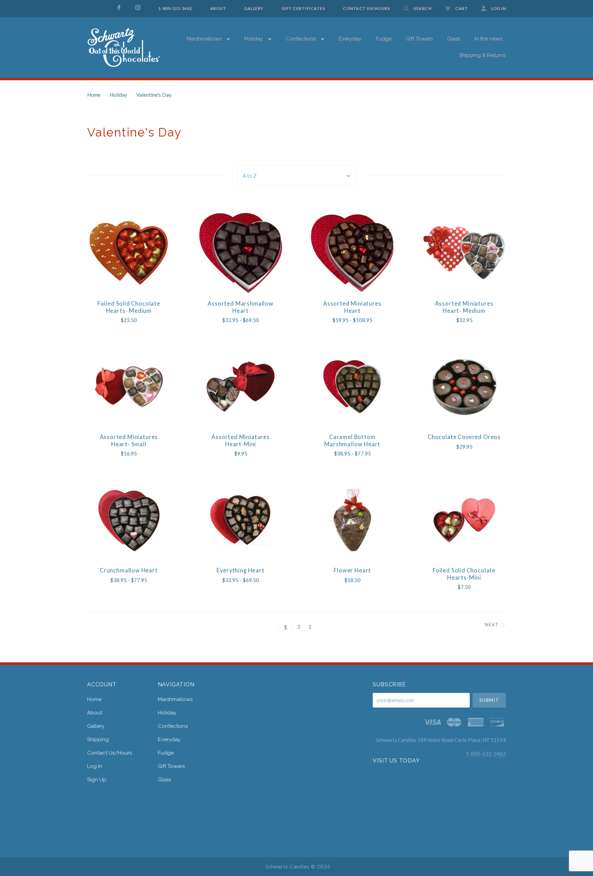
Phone (421, 147)
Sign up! (484, 219)
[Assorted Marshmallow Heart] (240, 253)
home (94, 699)
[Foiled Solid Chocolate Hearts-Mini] (464, 519)
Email (420, 76)
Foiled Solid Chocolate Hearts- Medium (128, 307)
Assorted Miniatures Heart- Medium (464, 307)
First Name (425, 100)
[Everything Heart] (240, 519)
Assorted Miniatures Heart (352, 307)
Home (94, 95)
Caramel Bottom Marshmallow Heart (352, 441)
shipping (98, 739)
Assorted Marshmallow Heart (241, 307)
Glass (164, 779)
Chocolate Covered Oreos (464, 437)
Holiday (253, 39)
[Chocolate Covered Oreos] (464, 386)
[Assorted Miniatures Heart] (352, 253)
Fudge (166, 753)
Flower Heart (352, 570)
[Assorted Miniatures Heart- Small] (129, 386)
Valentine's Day (154, 95)
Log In (94, 766)
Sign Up (96, 779)
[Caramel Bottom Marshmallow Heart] (352, 386)
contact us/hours (109, 753)
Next (492, 625)
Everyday (350, 39)
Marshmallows (204, 39)
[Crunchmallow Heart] (129, 519)
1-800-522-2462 (486, 753)
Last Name (425, 123)
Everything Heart (240, 570)
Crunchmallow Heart (129, 570)
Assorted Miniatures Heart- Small (129, 441)
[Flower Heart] (352, 519)
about (94, 713)
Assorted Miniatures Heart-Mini (240, 441)
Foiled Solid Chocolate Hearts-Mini (464, 574)
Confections (301, 39)
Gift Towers (171, 766)
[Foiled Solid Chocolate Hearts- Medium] (129, 253)
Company (424, 170)
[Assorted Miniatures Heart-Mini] (240, 386)
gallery (95, 726)
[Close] (554, 48)
